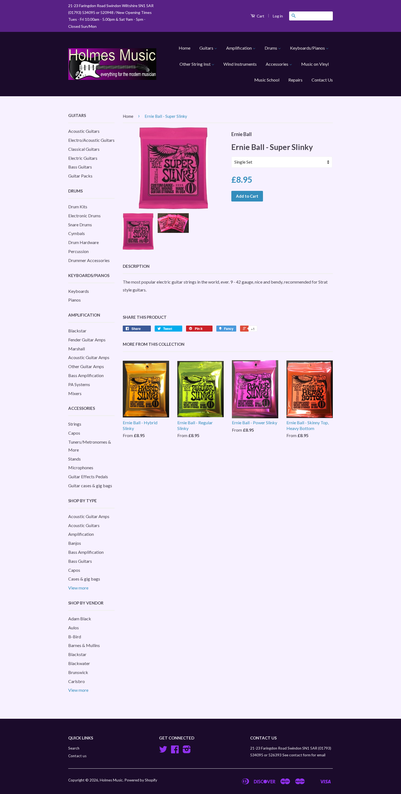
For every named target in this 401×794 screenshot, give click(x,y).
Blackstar (77, 330)
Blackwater (79, 663)
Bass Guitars (80, 166)
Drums (271, 47)
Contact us (77, 756)
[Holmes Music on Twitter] (163, 751)
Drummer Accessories (89, 260)
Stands (74, 458)
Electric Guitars (82, 158)
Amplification (239, 47)
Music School (266, 79)
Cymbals (76, 233)
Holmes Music (111, 780)
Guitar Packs (80, 175)
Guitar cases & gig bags (90, 485)
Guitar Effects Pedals (88, 476)
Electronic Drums (84, 215)
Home (184, 47)
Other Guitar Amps (86, 366)
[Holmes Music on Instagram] (186, 751)
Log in (278, 16)
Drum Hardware (83, 242)
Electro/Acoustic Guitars (91, 140)
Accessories (277, 64)
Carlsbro (76, 681)
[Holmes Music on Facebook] (175, 751)
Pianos (74, 299)
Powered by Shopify (140, 780)
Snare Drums (80, 224)
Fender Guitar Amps (87, 339)
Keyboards (78, 291)
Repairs (295, 79)
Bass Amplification (86, 375)
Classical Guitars (84, 149)
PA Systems (79, 384)
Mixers (75, 393)
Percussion (78, 251)
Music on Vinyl (315, 64)
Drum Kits (77, 206)
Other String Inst (195, 64)
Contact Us (322, 79)
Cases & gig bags (84, 578)
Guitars (206, 47)
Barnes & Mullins (84, 645)
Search (73, 748)
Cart (260, 16)
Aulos (73, 627)
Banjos (74, 543)
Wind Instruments (240, 64)
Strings (74, 423)
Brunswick (78, 672)
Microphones (80, 467)
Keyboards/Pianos (308, 47)
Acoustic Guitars (84, 131)
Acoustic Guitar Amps (88, 357)
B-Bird (74, 636)
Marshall (76, 348)
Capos (74, 432)
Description (136, 266)
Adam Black (79, 618)
